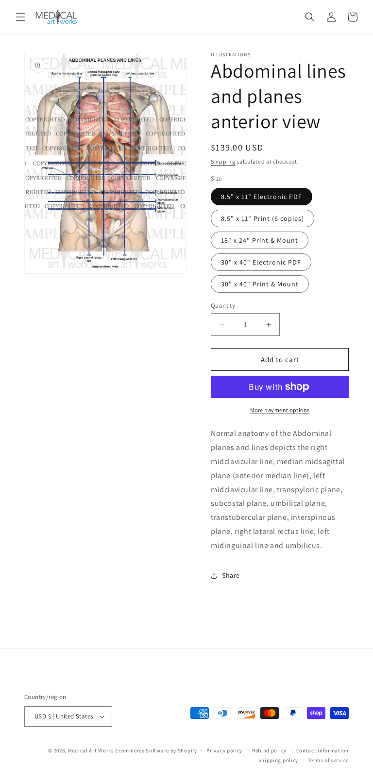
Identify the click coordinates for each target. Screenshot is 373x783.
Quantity (223, 305)
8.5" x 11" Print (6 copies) (262, 218)
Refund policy (269, 750)
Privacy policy (224, 750)
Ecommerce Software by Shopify (156, 750)
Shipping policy (278, 760)
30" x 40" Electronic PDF (261, 262)
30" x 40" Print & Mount (260, 284)
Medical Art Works (91, 750)
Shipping (223, 161)
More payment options (280, 410)
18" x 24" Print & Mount (259, 240)
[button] (20, 17)
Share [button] (231, 575)
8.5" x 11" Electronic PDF (261, 196)
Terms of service (328, 760)
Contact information (322, 750)
